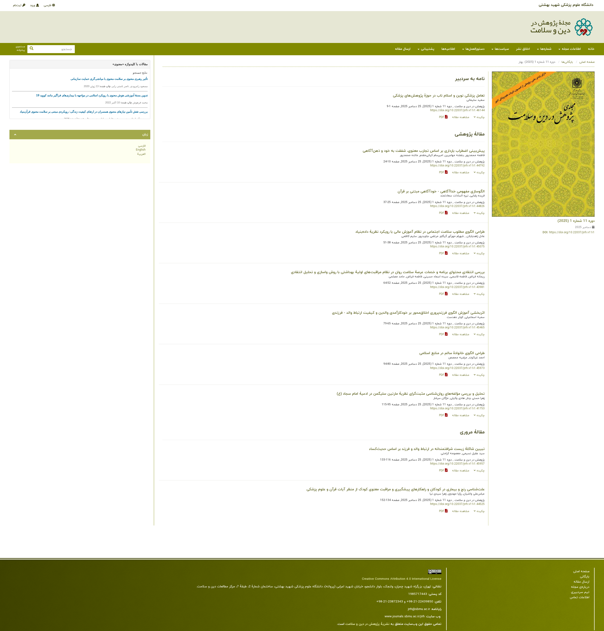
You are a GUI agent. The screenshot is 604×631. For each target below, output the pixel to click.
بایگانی (584, 576)
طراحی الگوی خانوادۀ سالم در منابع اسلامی (452, 353)
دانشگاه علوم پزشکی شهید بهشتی (566, 5)
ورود (33, 5)
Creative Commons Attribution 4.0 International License (401, 579)
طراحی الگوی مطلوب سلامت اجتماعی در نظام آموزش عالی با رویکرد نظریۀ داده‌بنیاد (420, 231)
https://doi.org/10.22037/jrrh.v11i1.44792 (457, 166)
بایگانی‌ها (567, 62)
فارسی (48, 5)
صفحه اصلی (587, 62)
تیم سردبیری (580, 592)
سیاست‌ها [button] (501, 49)
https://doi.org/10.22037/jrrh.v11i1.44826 (457, 206)
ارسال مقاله (403, 49)
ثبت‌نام (17, 5)
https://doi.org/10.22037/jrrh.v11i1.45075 (457, 247)
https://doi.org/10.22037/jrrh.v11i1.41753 (457, 409)
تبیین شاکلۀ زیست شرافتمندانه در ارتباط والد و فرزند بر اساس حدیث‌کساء (427, 449)
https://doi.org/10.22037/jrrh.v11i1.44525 (457, 504)
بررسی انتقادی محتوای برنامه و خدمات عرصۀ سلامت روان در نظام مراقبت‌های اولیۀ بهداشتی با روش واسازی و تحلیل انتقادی (388, 272)
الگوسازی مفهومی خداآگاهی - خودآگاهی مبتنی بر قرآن (441, 191)
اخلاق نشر (523, 49)
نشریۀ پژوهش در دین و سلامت (367, 624)
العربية (141, 154)
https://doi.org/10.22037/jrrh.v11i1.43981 (457, 287)
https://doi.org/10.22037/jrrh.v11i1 (572, 232)
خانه (591, 49)
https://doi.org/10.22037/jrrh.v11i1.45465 (457, 328)
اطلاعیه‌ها (448, 49)
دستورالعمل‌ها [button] (474, 49)
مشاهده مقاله (460, 117)
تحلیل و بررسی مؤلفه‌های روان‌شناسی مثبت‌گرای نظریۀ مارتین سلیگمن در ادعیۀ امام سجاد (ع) (411, 393)
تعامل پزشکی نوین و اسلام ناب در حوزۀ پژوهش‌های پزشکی (439, 95)
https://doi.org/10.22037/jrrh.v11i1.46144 (457, 110)
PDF (442, 117)
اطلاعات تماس (579, 597)
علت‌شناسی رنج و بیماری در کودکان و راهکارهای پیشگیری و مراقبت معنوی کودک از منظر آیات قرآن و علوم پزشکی (395, 489)
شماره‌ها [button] (545, 49)
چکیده (480, 117)
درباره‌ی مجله (580, 587)
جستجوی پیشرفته (20, 48)
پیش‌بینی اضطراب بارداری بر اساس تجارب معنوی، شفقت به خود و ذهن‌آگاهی (424, 150)
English (141, 150)
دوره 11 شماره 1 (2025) (576, 221)
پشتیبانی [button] (427, 49)
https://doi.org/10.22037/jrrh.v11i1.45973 (457, 368)
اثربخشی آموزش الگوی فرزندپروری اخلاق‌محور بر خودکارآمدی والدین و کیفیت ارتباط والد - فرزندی (408, 312)
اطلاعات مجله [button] (571, 49)
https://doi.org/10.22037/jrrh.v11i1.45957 (457, 464)
